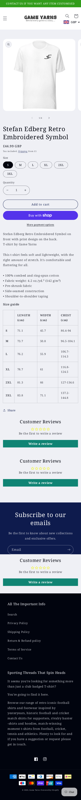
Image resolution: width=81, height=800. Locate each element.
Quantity (9, 182)
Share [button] (12, 410)
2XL (61, 165)
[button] (5, 18)
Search (12, 614)
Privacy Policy (18, 623)
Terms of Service (19, 649)
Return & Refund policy (24, 640)
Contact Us (15, 658)
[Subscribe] (69, 549)
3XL (10, 174)
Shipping (23, 151)
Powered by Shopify (50, 790)
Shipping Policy (19, 632)
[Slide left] (32, 118)
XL (46, 165)
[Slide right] (49, 118)
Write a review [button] (40, 444)
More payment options (40, 224)
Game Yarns (34, 790)
